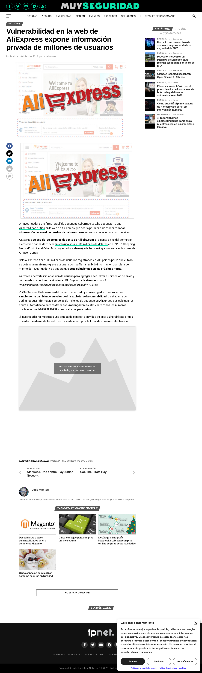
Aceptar (133, 661)
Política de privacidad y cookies (144, 668)
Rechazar (159, 661)
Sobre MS (59, 654)
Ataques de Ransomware (160, 16)
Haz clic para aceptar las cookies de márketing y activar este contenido (77, 368)
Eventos (94, 16)
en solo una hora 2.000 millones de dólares (81, 244)
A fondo (47, 16)
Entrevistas (63, 16)
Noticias (32, 16)
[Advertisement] (77, 436)
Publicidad (74, 654)
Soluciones (128, 16)
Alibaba (56, 461)
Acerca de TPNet (95, 654)
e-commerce (86, 461)
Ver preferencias (185, 661)
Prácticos (110, 16)
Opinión (80, 16)
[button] (195, 622)
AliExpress (25, 239)
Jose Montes (49, 56)
